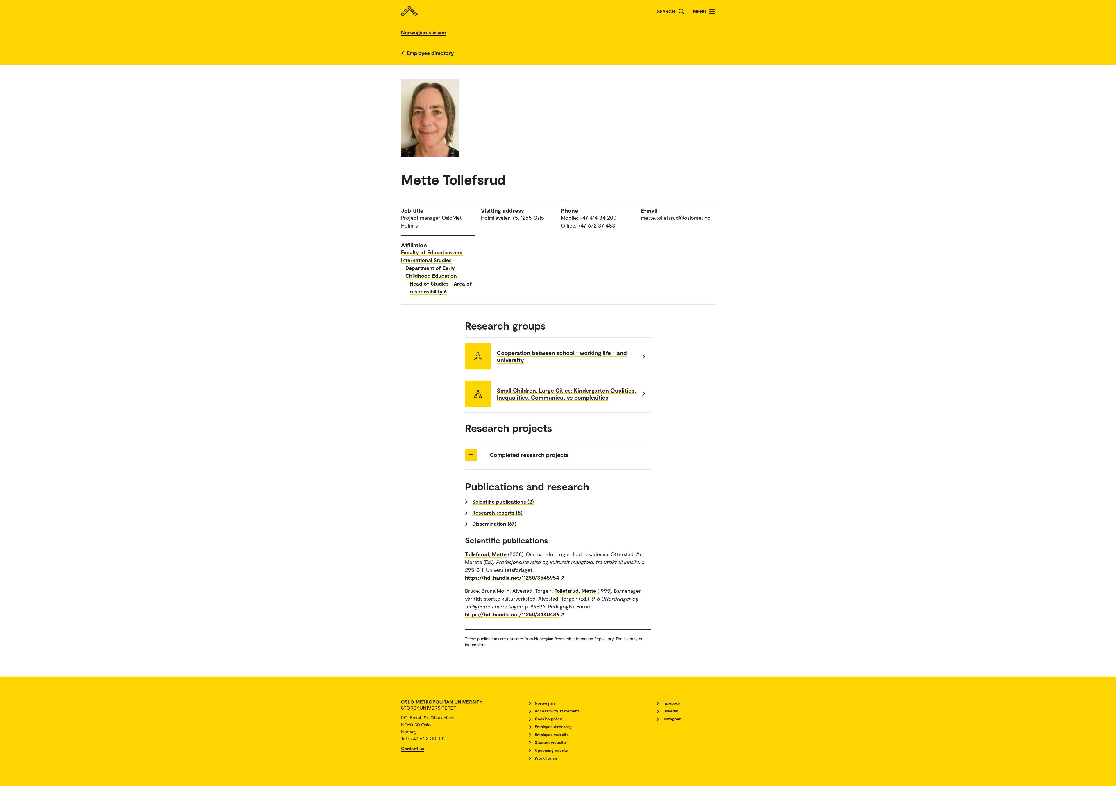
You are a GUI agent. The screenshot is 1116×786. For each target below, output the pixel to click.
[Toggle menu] (712, 11)
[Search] (681, 12)
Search (666, 11)
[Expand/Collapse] (471, 455)
